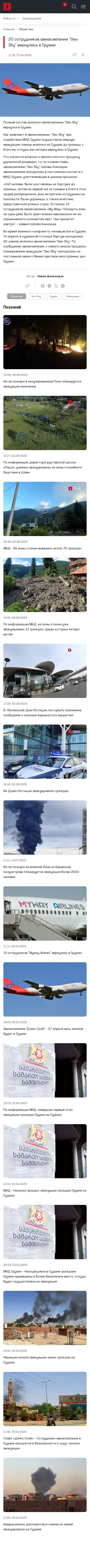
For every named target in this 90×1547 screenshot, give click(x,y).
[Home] (7, 6)
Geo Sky (36, 296)
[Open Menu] (83, 6)
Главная (8, 29)
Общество (17, 296)
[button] (11, 18)
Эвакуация (72, 296)
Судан (54, 296)
